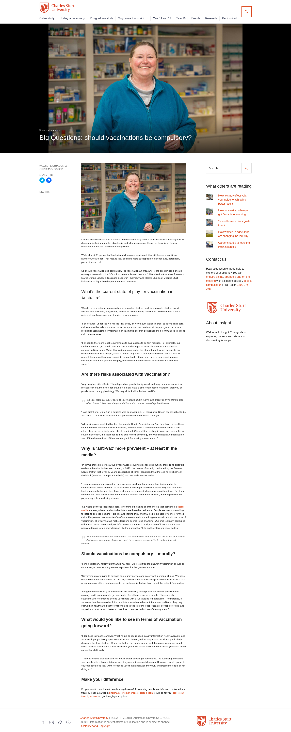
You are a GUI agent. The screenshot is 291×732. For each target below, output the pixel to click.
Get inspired (229, 18)
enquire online (214, 276)
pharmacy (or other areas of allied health (131, 692)
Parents (195, 18)
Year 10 (181, 18)
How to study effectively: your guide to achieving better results (232, 199)
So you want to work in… (133, 18)
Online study (46, 18)
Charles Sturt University (94, 718)
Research (211, 18)
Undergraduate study (72, 18)
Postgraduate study (101, 18)
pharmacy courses (52, 169)
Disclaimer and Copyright (95, 726)
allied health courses (54, 165)
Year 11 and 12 (162, 18)
